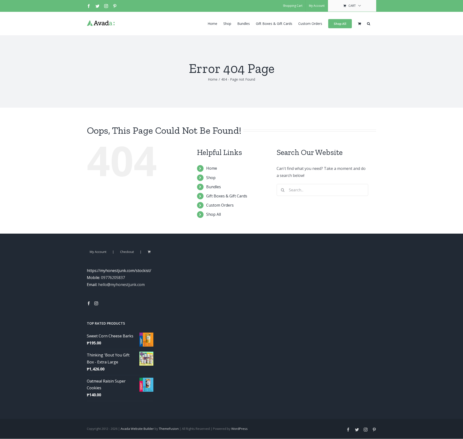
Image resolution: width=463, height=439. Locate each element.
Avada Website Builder (137, 428)
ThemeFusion (169, 428)
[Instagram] (96, 303)
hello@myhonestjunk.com (121, 284)
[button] (368, 23)
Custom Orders (220, 205)
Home (211, 168)
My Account (98, 252)
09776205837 (113, 277)
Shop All (213, 214)
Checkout (127, 252)
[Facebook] (89, 303)
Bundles (213, 186)
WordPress (239, 428)
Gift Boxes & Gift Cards (226, 196)
